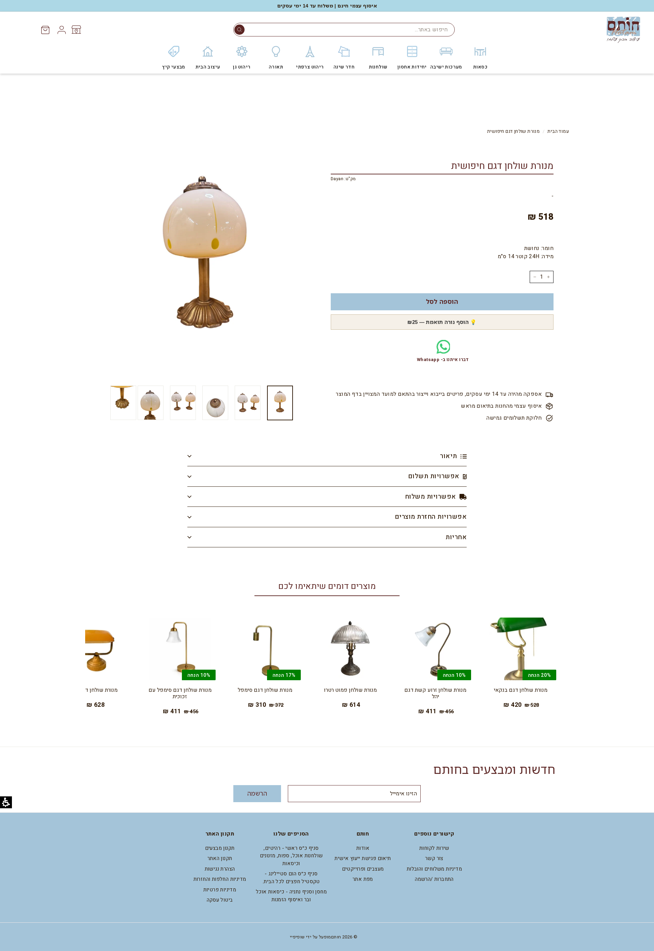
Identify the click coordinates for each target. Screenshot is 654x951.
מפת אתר (363, 879)
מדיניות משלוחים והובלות (434, 869)
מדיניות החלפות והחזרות (219, 879)
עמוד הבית (558, 131)
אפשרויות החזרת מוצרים (431, 516)
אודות (362, 848)
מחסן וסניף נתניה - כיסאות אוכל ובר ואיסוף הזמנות (291, 895)
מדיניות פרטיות (219, 889)
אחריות (456, 537)
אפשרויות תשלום (434, 476)
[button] (239, 30)
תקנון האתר (219, 858)
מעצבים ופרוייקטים (363, 869)
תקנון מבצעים (220, 848)
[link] (76, 29)
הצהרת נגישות (220, 869)
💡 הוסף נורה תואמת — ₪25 (442, 321)
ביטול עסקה (220, 900)
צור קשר (434, 858)
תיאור (449, 456)
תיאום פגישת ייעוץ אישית (362, 858)
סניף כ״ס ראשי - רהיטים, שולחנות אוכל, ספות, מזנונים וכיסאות (291, 855)
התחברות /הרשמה (434, 879)
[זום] (204, 261)
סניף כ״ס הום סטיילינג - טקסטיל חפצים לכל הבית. (291, 877)
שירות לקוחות (434, 848)
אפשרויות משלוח (431, 496)
